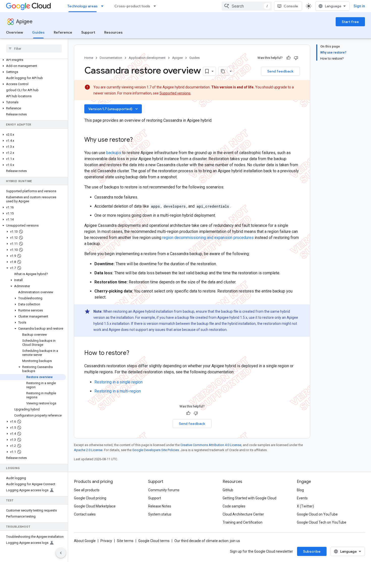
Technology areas (82, 6)
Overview (14, 32)
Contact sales (85, 514)
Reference (63, 32)
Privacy (106, 541)
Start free (350, 21)
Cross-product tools (132, 6)
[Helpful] (288, 58)
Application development (147, 58)
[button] (33, 60)
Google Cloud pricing (90, 498)
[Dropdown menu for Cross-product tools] (156, 6)
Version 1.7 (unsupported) (113, 109)
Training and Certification (242, 522)
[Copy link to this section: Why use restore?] (138, 140)
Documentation (111, 58)
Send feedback (280, 71)
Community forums (163, 490)
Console (291, 6)
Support (88, 32)
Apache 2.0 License (88, 450)
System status (159, 514)
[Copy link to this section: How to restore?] (134, 353)
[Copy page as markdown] (222, 71)
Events (302, 498)
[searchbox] (34, 48)
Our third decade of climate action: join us (207, 541)
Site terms (125, 541)
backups (113, 152)
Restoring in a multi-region (117, 391)
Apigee (24, 21)
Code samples (234, 506)
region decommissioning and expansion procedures (208, 237)
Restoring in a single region (118, 382)
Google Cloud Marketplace (95, 506)
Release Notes (159, 506)
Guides (38, 32)
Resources (113, 32)
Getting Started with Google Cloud (249, 498)
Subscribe (312, 551)
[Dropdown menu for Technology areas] (104, 6)
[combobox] (247, 6)
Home (88, 58)
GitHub (228, 490)
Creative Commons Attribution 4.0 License (210, 445)
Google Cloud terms (154, 541)
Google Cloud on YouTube (317, 514)
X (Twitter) (305, 506)
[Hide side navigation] (61, 553)
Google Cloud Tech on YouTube (321, 522)
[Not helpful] (296, 58)
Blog (300, 490)
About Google (85, 541)
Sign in (359, 6)
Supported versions (175, 93)
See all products (86, 490)
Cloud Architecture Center (243, 514)
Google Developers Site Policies (155, 450)
